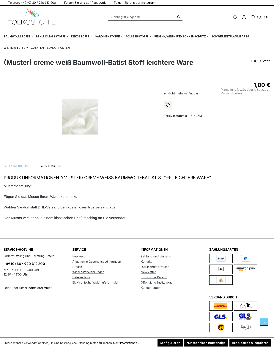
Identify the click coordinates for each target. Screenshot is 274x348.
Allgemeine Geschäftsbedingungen (96, 261)
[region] (80, 117)
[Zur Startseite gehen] (32, 16)
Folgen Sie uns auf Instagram (134, 2)
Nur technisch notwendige (206, 343)
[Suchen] (178, 17)
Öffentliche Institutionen (157, 282)
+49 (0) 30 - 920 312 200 (24, 264)
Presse (77, 267)
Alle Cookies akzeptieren (250, 343)
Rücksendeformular (155, 267)
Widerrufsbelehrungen (88, 272)
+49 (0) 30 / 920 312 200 (38, 2)
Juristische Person (154, 277)
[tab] (16, 166)
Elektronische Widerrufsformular (95, 282)
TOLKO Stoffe (260, 61)
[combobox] (141, 17)
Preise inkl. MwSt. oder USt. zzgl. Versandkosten (244, 91)
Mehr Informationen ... (126, 342)
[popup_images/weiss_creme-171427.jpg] (80, 117)
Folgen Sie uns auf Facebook (85, 2)
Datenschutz (81, 277)
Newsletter (148, 272)
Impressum (80, 256)
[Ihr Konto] (244, 17)
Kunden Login (150, 288)
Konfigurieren (170, 343)
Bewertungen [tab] (49, 166)
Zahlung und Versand (156, 256)
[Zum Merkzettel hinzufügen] (168, 105)
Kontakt (146, 261)
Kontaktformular (39, 288)
